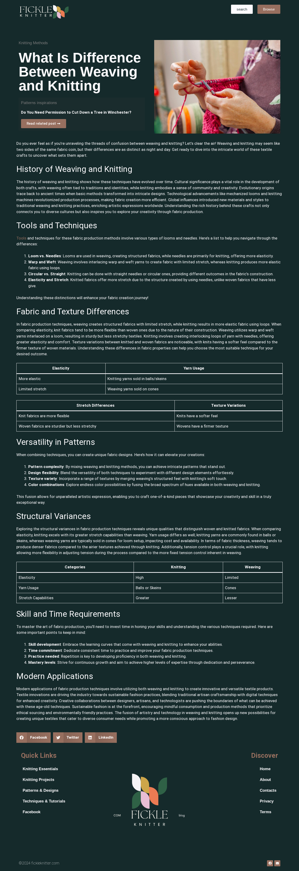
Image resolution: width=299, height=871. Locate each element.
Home (265, 769)
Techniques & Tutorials (44, 801)
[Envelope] (277, 863)
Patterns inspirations (39, 103)
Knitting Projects (38, 779)
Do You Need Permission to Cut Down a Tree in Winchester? (76, 112)
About (265, 779)
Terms (265, 812)
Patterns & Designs (40, 790)
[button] (33, 737)
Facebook (31, 812)
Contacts (268, 790)
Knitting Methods (33, 43)
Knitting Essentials (40, 769)
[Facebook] (270, 863)
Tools (21, 238)
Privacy (267, 801)
